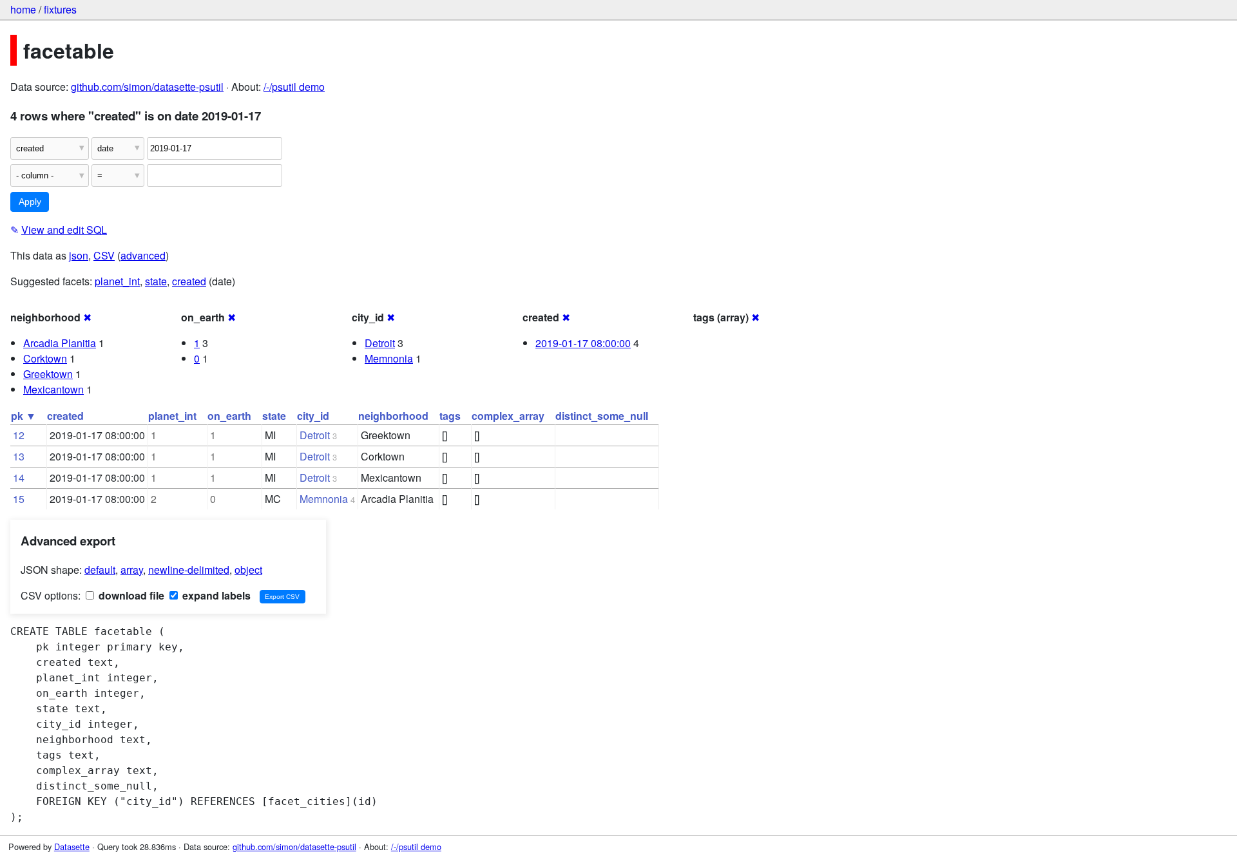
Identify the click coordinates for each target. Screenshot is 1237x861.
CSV (104, 255)
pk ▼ (23, 415)
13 (18, 456)
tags (450, 415)
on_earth (229, 415)
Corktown (45, 358)
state (156, 281)
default (99, 569)
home (23, 9)
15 (18, 498)
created (189, 281)
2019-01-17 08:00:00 (583, 343)
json (78, 255)
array (131, 569)
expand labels (215, 595)
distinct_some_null (601, 415)
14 (18, 477)
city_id (313, 415)
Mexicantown (53, 389)
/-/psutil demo (294, 86)
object (248, 569)
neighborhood (393, 415)
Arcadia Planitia (59, 343)
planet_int (117, 281)
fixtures (60, 9)
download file (130, 595)
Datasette (72, 846)
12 (18, 435)
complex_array (508, 415)
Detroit (380, 343)
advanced (143, 255)
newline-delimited (188, 569)
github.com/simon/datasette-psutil (147, 86)
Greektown (48, 373)
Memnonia (389, 358)
